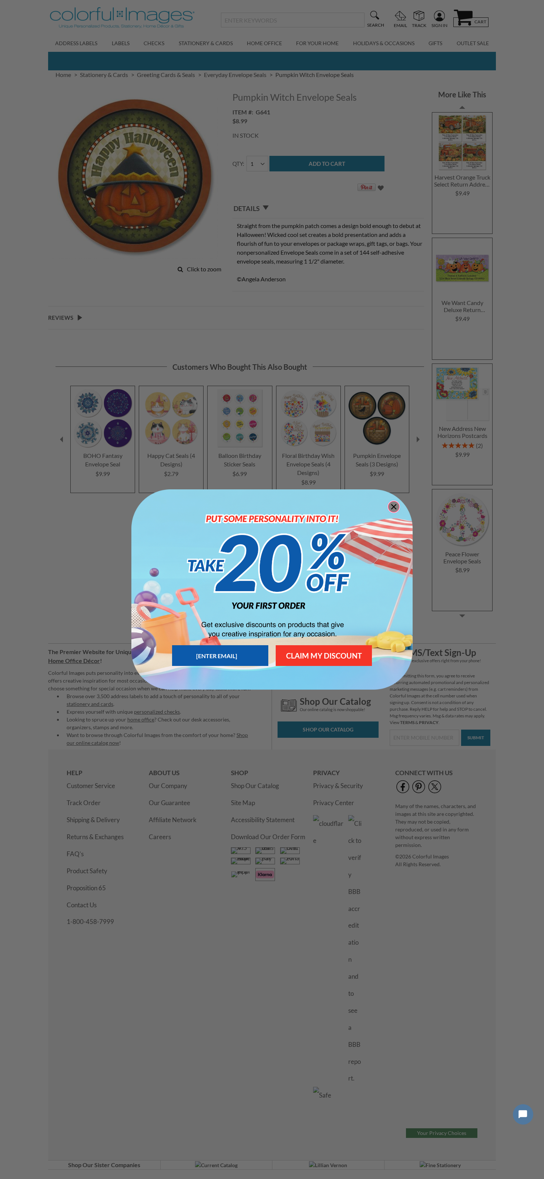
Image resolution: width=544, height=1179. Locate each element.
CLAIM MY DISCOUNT (324, 655)
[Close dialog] (394, 507)
